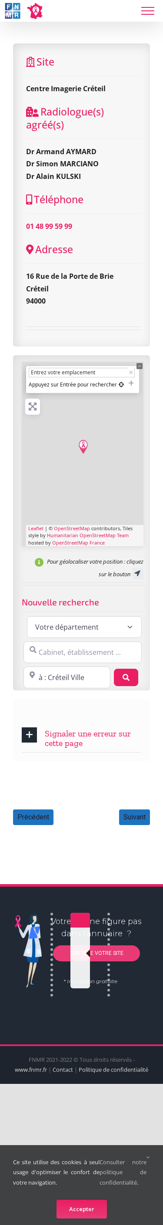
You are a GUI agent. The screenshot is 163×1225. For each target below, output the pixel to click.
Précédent (33, 817)
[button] (81, 737)
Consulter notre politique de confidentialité (123, 1172)
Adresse (54, 249)
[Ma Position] (121, 384)
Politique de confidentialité (113, 1069)
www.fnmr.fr (31, 1069)
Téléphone (58, 199)
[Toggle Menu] (147, 11)
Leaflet (35, 528)
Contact (63, 1069)
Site (45, 62)
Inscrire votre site (96, 953)
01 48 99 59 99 (49, 226)
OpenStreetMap (72, 528)
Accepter (81, 1209)
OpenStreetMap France (78, 542)
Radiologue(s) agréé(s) (65, 118)
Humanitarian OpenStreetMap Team (88, 535)
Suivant (134, 817)
